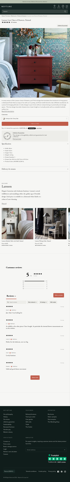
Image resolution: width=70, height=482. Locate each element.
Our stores (6, 419)
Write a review (59, 295)
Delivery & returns (9, 169)
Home (3, 16)
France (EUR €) (8, 471)
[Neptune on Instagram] (65, 472)
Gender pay (6, 429)
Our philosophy (8, 414)
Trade (27, 424)
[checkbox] (53, 302)
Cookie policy (42, 471)
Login (5, 449)
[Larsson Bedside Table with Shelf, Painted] (17, 223)
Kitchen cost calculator (10, 451)
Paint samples (52, 419)
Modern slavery (7, 432)
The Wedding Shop (53, 422)
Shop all (4, 203)
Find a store (6, 444)
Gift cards (28, 422)
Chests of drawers (21, 16)
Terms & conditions (31, 471)
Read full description (8, 111)
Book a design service (9, 446)
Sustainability (7, 424)
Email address (30, 447)
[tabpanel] (35, 341)
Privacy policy (52, 471)
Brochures (51, 414)
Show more (35, 377)
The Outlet (29, 427)
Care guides (29, 419)
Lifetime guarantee (9, 422)
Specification (6, 144)
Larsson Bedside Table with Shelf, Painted (12, 241)
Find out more (17, 139)
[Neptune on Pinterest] (61, 472)
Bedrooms (13, 16)
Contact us (6, 441)
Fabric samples (52, 417)
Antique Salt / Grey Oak (12, 118)
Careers (5, 454)
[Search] (65, 11)
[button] (35, 281)
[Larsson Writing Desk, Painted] (51, 223)
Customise (5, 114)
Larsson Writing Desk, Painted (43, 241)
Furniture (8, 16)
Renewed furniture (8, 427)
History (5, 417)
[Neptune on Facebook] (58, 472)
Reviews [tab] (11, 296)
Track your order (30, 417)
